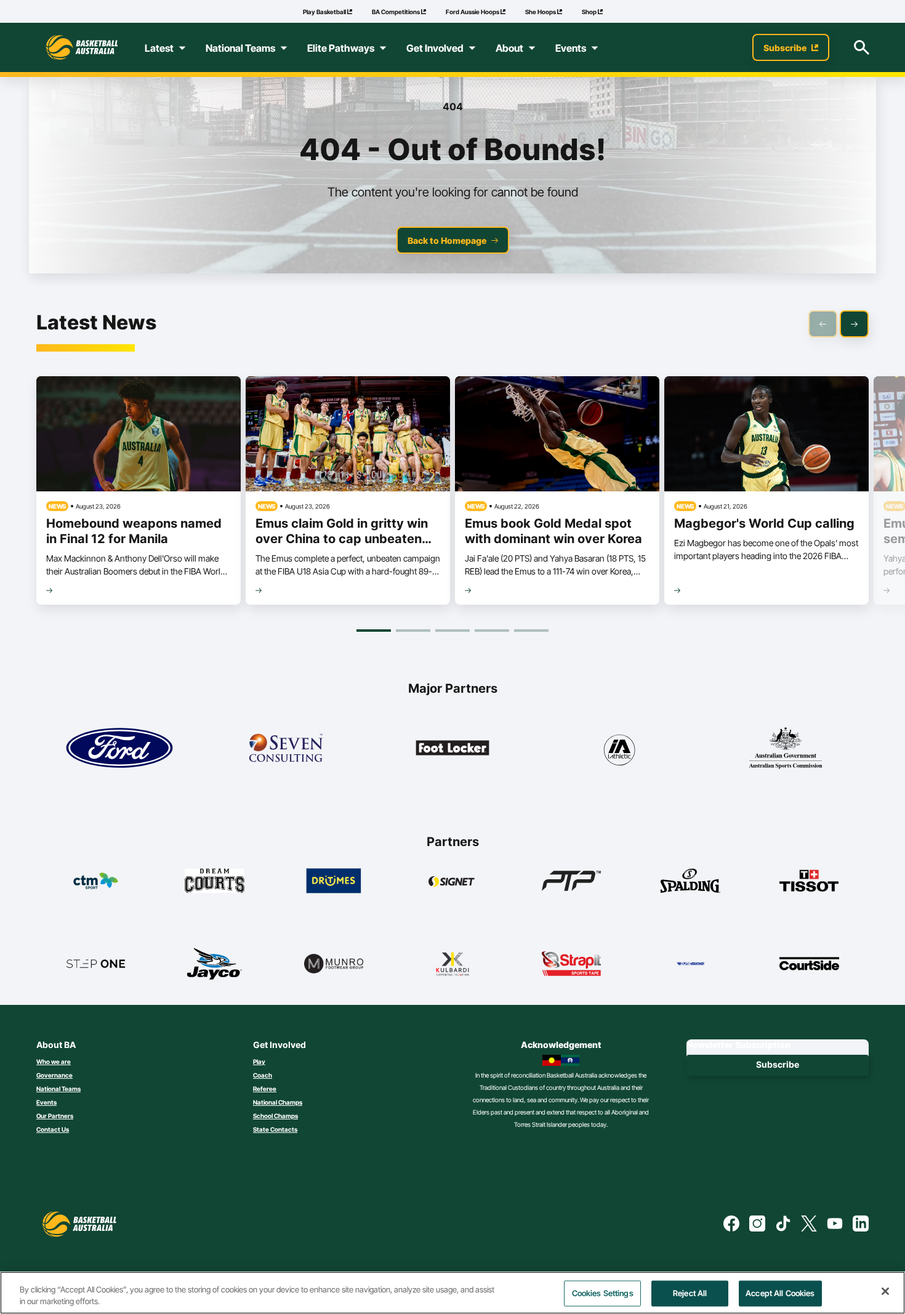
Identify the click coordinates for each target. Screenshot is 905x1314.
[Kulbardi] (453, 963)
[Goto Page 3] (452, 630)
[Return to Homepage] (82, 47)
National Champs (277, 1102)
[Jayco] (214, 963)
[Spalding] (690, 880)
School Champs (275, 1115)
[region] (452, 1293)
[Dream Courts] (214, 880)
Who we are (53, 1061)
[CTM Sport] (96, 880)
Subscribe (777, 1064)
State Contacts (275, 1129)
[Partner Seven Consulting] (285, 748)
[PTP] (571, 880)
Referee (264, 1088)
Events (46, 1102)
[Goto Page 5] (531, 630)
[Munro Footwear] (334, 963)
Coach (262, 1075)
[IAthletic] (618, 748)
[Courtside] (809, 963)
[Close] (885, 1291)
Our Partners (54, 1115)
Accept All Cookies (780, 1293)
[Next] (854, 323)
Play (259, 1061)
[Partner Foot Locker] (452, 748)
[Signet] (453, 880)
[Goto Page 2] (413, 630)
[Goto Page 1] (373, 630)
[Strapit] (571, 963)
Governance (54, 1075)
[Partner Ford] (119, 748)
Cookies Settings (603, 1293)
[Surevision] (690, 963)
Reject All (690, 1293)
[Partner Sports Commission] (785, 748)
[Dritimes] (334, 880)
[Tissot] (809, 880)
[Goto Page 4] (492, 630)
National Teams (58, 1088)
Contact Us (52, 1129)
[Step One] (96, 963)
